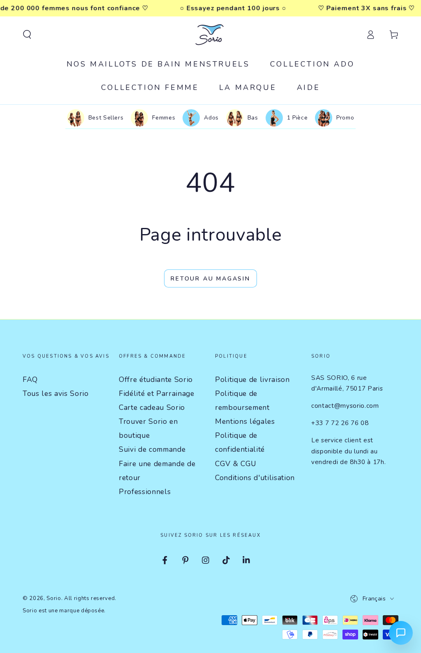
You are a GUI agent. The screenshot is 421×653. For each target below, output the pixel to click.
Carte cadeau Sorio (152, 407)
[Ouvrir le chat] (401, 633)
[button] (27, 34)
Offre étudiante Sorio (156, 379)
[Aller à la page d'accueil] (210, 34)
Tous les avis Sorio (56, 393)
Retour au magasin (210, 279)
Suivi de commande (152, 449)
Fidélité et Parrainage (156, 393)
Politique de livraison (252, 379)
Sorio (53, 598)
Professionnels (145, 492)
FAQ (30, 379)
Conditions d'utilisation (255, 478)
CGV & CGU (236, 464)
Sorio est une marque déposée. (64, 610)
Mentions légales (245, 421)
